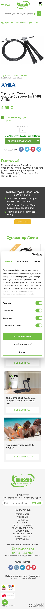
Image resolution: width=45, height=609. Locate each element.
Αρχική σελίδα (7, 22)
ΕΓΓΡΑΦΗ (36, 503)
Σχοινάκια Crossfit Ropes (14, 75)
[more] (29, 130)
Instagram (16, 567)
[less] (16, 130)
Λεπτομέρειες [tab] (22, 261)
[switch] (38, 310)
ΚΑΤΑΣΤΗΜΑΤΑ (22, 536)
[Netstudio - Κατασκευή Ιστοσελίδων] (36, 605)
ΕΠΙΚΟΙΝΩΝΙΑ (22, 539)
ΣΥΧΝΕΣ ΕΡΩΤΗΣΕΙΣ (22, 533)
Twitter (22, 567)
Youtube (28, 567)
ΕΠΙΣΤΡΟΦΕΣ (22, 522)
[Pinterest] (32, 149)
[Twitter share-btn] (27, 149)
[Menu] (2, 5)
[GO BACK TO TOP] (5, 602)
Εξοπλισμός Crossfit (30, 22)
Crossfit (18, 22)
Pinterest (33, 567)
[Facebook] (21, 149)
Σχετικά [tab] (37, 261)
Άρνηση (22, 352)
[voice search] (35, 13)
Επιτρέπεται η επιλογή (22, 344)
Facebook (10, 567)
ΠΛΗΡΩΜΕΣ (22, 519)
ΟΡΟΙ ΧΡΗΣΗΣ (22, 530)
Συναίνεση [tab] (7, 261)
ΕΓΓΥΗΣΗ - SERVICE (22, 525)
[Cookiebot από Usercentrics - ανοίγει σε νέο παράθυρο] (32, 254)
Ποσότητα (22, 126)
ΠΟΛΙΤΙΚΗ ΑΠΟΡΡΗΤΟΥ (22, 528)
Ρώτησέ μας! (22, 222)
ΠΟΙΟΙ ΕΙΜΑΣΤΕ (23, 514)
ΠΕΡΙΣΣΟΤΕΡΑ (22, 362)
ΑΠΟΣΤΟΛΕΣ (22, 517)
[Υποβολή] (39, 13)
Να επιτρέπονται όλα (22, 336)
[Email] (38, 149)
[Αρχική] (22, 8)
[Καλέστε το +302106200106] (8, 5)
